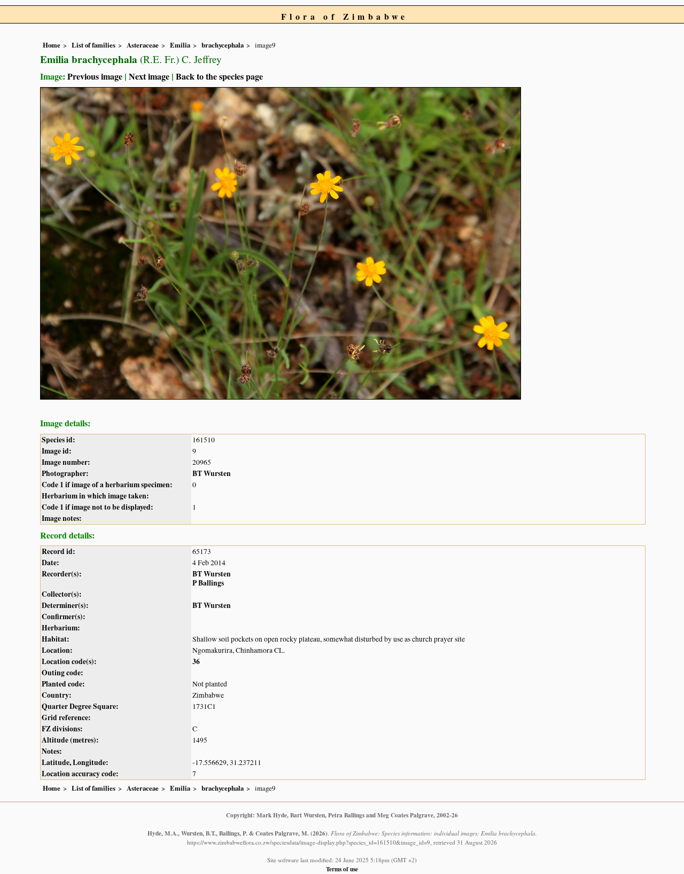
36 (196, 661)
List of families (93, 45)
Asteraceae (143, 45)
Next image (149, 76)
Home (51, 45)
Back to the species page (219, 76)
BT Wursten (211, 473)
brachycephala (222, 45)
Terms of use (342, 868)
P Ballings (208, 583)
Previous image (94, 76)
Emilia (180, 45)
